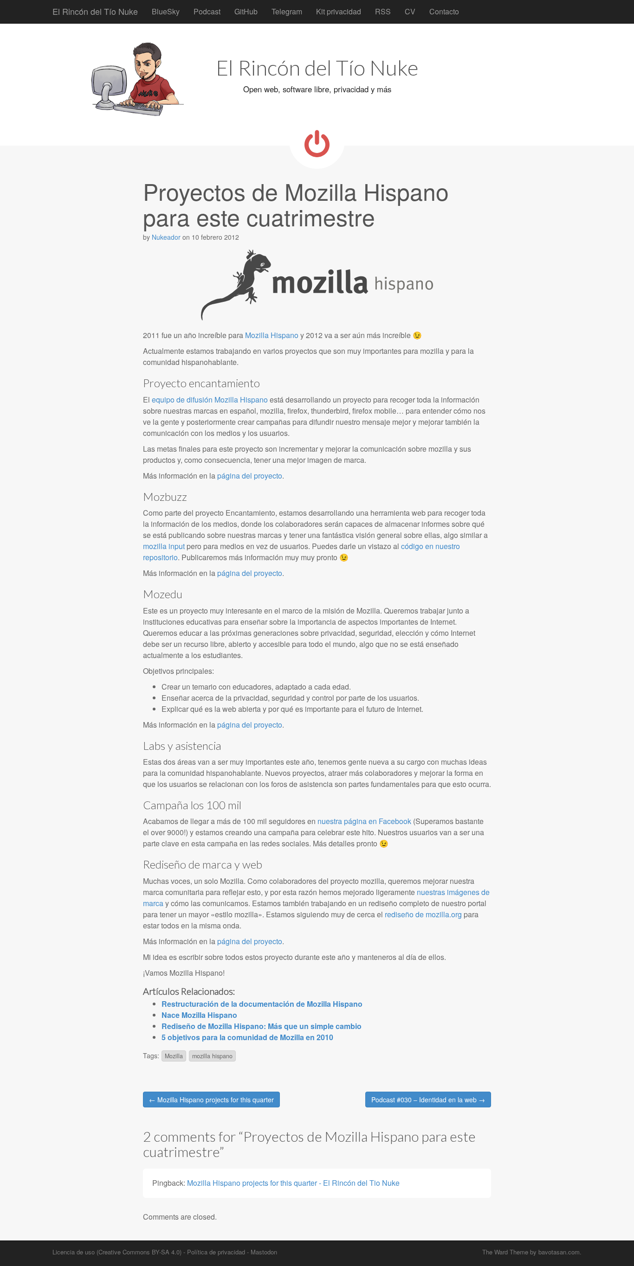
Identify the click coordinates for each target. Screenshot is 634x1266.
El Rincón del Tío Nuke (95, 11)
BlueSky (166, 11)
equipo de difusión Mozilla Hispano (210, 399)
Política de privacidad (216, 1251)
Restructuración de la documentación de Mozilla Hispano (262, 1003)
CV (410, 11)
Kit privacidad (338, 11)
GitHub (246, 11)
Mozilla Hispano (271, 335)
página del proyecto (249, 475)
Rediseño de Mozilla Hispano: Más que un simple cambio (262, 1026)
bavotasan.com (559, 1251)
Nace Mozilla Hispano (199, 1015)
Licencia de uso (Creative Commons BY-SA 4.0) (116, 1251)
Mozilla (174, 1056)
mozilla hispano (212, 1056)
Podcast (207, 11)
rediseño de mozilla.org (423, 914)
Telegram (287, 11)
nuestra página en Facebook (364, 821)
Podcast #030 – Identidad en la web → (428, 1099)
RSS (383, 11)
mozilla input (164, 546)
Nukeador (166, 237)
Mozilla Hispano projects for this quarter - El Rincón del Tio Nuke (293, 1182)
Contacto (444, 11)
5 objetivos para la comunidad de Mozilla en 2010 (247, 1037)
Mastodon (264, 1251)
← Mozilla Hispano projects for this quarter (211, 1099)
